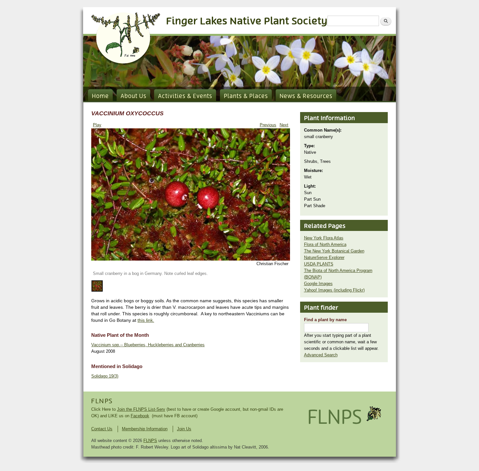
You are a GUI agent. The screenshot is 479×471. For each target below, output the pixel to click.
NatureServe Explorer (324, 257)
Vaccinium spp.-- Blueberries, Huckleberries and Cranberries (148, 344)
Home (100, 96)
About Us (133, 96)
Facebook (140, 415)
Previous (268, 124)
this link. (146, 320)
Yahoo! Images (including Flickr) (334, 290)
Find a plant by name (325, 319)
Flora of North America (325, 244)
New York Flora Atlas (323, 238)
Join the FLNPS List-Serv (141, 409)
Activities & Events (185, 96)
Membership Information (144, 428)
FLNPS (102, 401)
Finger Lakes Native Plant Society (246, 21)
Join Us (184, 428)
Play (97, 124)
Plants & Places (246, 96)
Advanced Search (321, 354)
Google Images (318, 283)
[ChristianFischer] (190, 259)
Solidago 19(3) (104, 376)
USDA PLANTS (318, 264)
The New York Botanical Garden (334, 251)
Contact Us (101, 428)
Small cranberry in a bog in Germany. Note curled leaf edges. (150, 273)
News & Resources (306, 96)
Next (284, 124)
